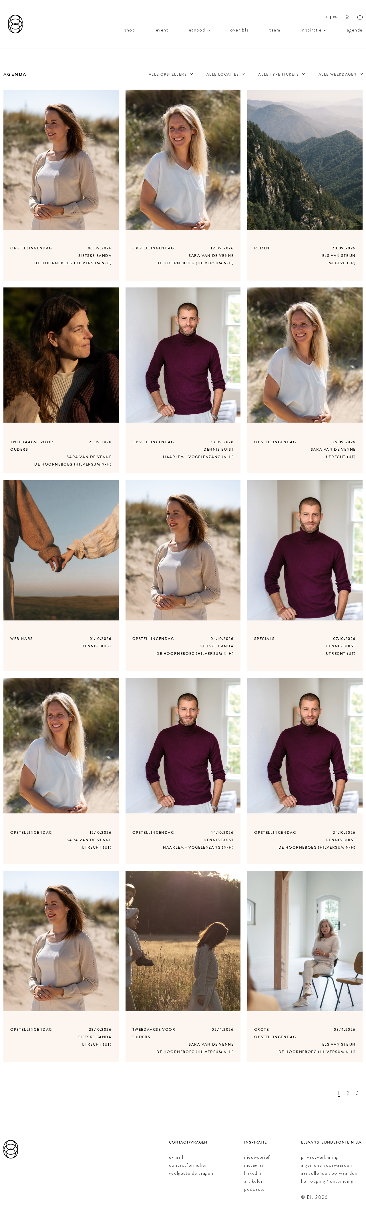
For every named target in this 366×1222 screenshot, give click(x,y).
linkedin (253, 1173)
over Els (239, 29)
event (162, 29)
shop (129, 29)
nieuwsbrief (257, 1157)
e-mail (176, 1157)
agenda (355, 29)
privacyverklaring (320, 1157)
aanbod (197, 29)
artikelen (254, 1181)
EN (335, 17)
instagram (255, 1165)
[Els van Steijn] (15, 24)
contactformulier (188, 1165)
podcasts (254, 1189)
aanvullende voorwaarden (329, 1173)
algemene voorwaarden (326, 1165)
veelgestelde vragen (191, 1173)
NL (327, 17)
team (274, 29)
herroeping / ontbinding (327, 1181)
